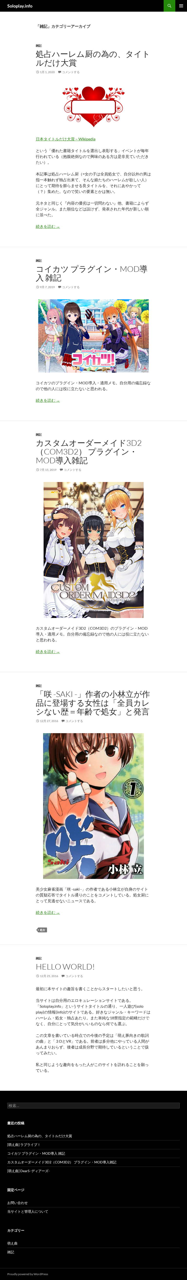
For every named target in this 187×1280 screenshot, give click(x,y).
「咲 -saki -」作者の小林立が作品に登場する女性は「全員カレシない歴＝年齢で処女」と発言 (93, 702)
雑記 (39, 45)
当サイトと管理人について (27, 1211)
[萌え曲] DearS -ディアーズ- (28, 1171)
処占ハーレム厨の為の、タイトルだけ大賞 (93, 58)
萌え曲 (12, 1243)
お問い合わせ (17, 1203)
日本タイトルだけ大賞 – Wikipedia (65, 139)
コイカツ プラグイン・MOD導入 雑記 (92, 273)
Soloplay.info (19, 6)
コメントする (71, 72)
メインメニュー (181, 6)
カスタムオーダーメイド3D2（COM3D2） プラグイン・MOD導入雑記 (89, 451)
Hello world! (65, 966)
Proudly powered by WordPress (27, 1274)
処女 (42, 929)
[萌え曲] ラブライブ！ (24, 1145)
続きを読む (48, 226)
